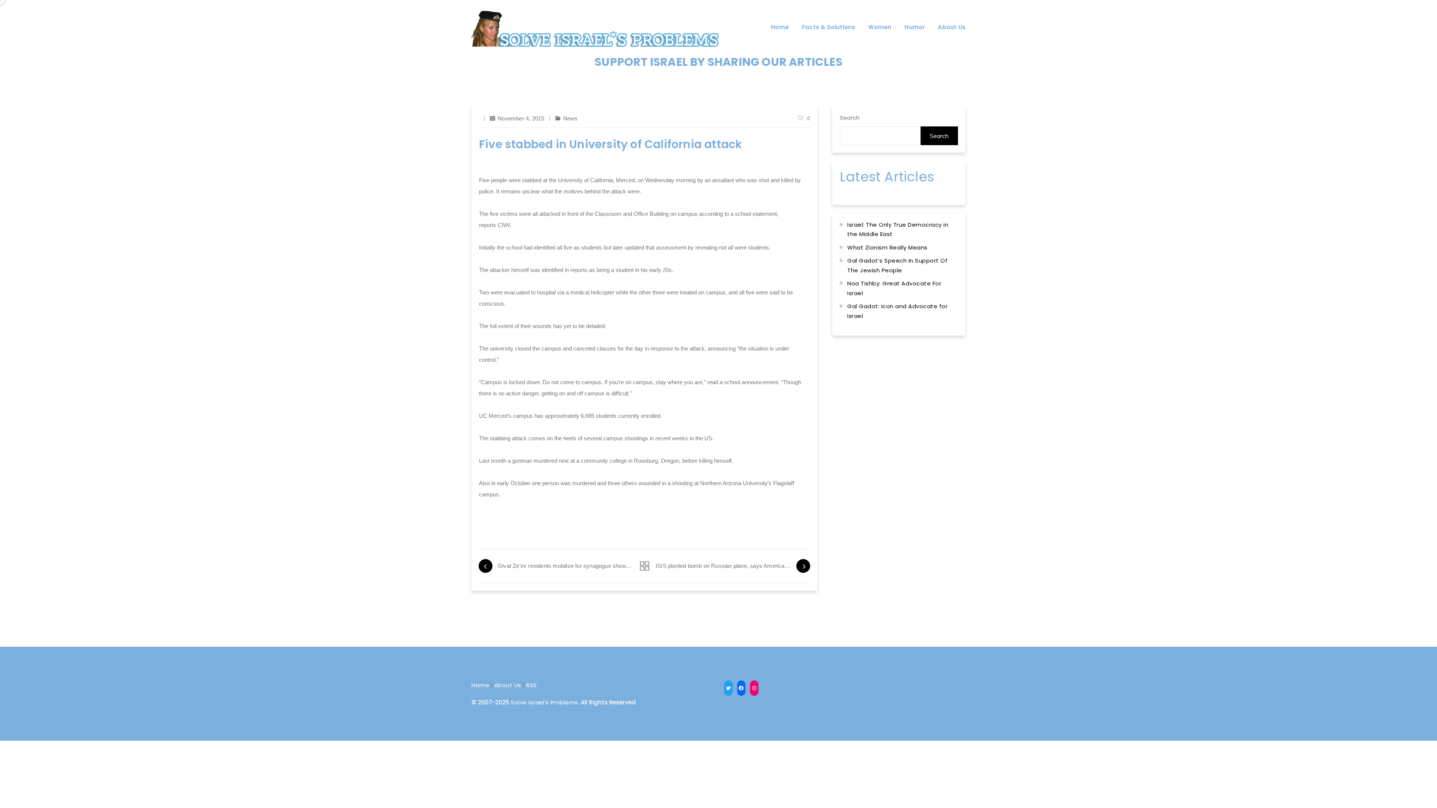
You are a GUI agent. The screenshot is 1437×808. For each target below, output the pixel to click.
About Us (507, 685)
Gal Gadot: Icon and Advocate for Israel (897, 311)
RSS (531, 685)
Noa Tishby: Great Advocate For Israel (894, 288)
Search (850, 118)
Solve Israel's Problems (544, 702)
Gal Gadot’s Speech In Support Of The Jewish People (897, 265)
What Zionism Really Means (887, 247)
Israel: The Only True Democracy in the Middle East (897, 229)
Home (480, 685)
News (570, 118)
